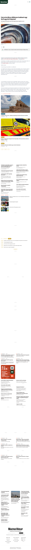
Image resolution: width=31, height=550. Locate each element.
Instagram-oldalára (5, 63)
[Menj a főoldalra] (4, 2)
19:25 (2, 245)
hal (8, 149)
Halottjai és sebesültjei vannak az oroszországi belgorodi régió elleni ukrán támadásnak (19, 197)
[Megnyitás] (29, 2)
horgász (6, 149)
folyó (2, 149)
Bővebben (15, 249)
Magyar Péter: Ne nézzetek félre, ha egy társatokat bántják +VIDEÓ (13, 245)
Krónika (3, 143)
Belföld (3, 210)
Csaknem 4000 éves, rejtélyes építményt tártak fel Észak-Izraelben (14, 115)
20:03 (2, 240)
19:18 (2, 247)
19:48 (2, 242)
